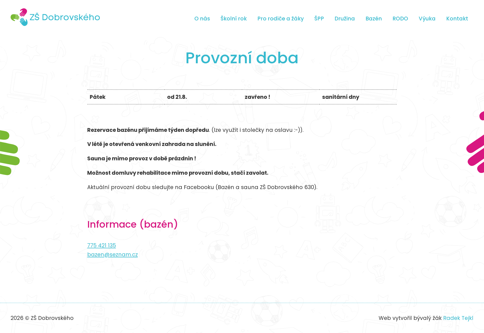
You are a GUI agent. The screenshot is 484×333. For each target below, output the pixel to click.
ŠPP (319, 18)
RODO (400, 18)
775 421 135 (101, 245)
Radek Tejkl (458, 318)
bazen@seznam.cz (112, 254)
